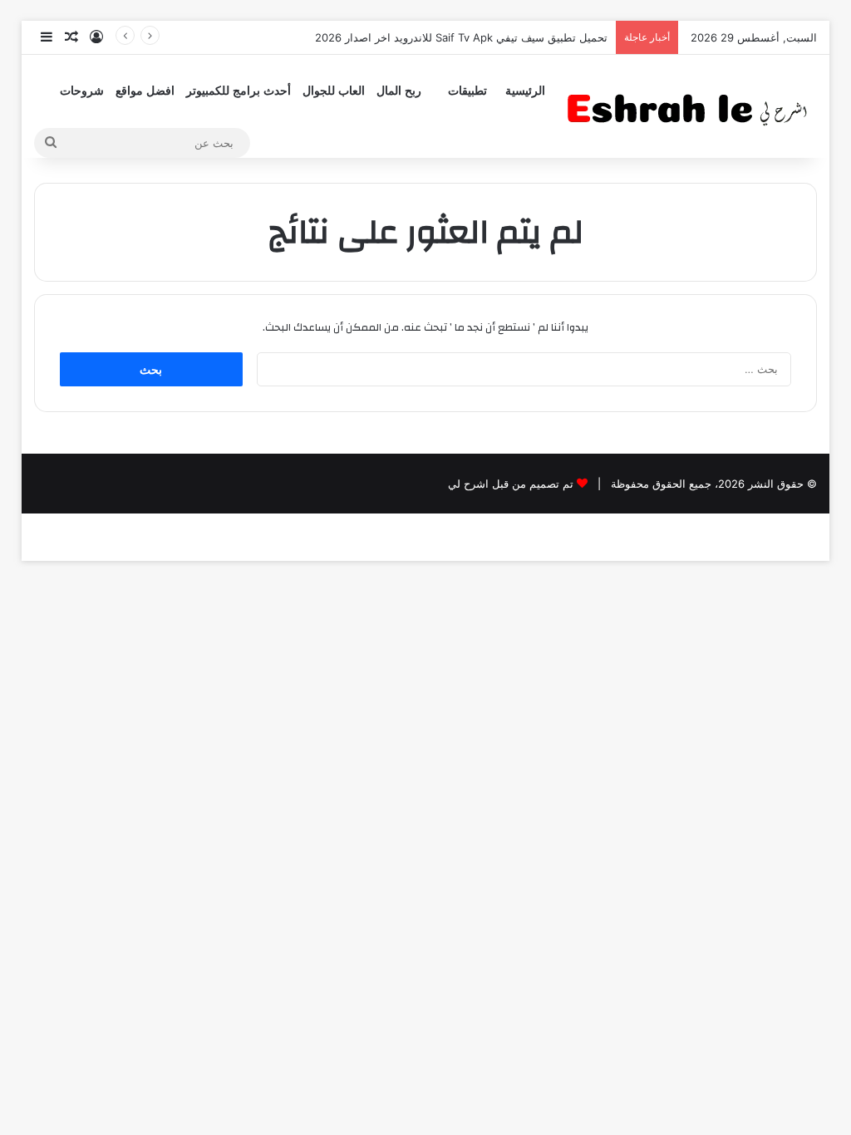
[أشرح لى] (692, 106)
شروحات (82, 91)
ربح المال (398, 91)
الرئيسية (525, 91)
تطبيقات (467, 91)
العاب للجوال (334, 91)
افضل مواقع (145, 91)
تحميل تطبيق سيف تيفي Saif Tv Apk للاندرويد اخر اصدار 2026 (461, 37)
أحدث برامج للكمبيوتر (238, 91)
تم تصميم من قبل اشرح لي (510, 483)
